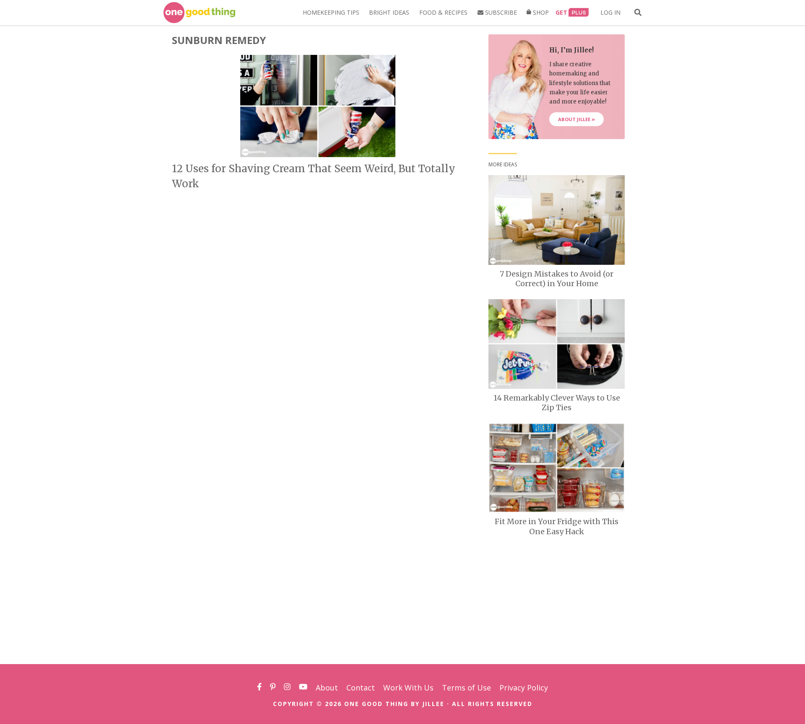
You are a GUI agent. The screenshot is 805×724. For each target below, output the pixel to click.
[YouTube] (303, 688)
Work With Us (408, 688)
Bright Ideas (389, 12)
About (327, 688)
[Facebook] (259, 688)
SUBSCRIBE (500, 12)
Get (561, 12)
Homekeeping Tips (331, 12)
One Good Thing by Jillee (394, 704)
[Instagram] (287, 688)
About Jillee (575, 119)
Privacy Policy (523, 688)
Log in (610, 12)
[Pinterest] (273, 688)
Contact (360, 688)
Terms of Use (466, 688)
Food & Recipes (443, 12)
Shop (540, 12)
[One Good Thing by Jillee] (199, 12)
